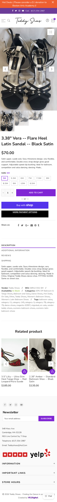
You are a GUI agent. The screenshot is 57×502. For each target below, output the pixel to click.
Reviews (6, 255)
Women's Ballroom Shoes (38, 296)
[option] (28, 69)
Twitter (22, 225)
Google (26, 225)
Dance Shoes (37, 293)
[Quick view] (24, 350)
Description (8, 245)
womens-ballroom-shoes (24, 308)
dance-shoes (10, 305)
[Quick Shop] (24, 371)
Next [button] (51, 69)
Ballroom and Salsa (22, 293)
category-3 (29, 302)
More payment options (25, 212)
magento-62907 (23, 305)
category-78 (40, 302)
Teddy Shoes (14, 288)
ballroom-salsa (45, 299)
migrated (35, 305)
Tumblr (38, 225)
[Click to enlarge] (50, 32)
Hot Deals (48, 293)
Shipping (6, 260)
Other (11, 296)
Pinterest (35, 225)
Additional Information (15, 250)
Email (31, 225)
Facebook (18, 225)
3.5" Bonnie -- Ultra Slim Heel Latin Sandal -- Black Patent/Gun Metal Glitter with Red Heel (42, 380)
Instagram (16, 405)
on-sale (43, 305)
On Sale (4, 296)
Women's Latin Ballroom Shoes (15, 299)
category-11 (6, 302)
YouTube (21, 405)
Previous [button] (5, 69)
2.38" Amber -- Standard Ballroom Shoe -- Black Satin (14, 379)
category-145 (18, 302)
